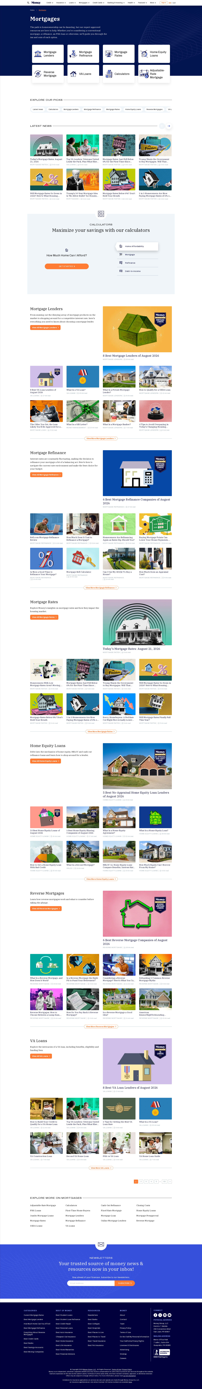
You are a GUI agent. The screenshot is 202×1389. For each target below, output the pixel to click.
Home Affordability (134, 246)
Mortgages (83, 3)
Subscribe (124, 1283)
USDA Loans (36, 1226)
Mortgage (130, 255)
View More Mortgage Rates (100, 732)
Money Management (76, 427)
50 (164, 1182)
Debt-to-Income (133, 271)
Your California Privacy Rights (132, 1341)
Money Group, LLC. (89, 1369)
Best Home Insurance (64, 1341)
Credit (49, 3)
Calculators (122, 73)
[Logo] (36, 3)
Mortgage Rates (121, 54)
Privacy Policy (125, 1328)
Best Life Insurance (64, 1345)
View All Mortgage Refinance (45, 475)
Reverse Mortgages (155, 109)
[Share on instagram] (165, 1315)
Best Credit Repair (63, 1324)
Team (122, 1324)
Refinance (130, 263)
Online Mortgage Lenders (113, 1220)
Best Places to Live (96, 1332)
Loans (71, 3)
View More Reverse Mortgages (100, 1027)
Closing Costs (143, 1205)
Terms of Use (125, 1332)
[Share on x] (160, 1315)
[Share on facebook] (155, 1315)
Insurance (60, 3)
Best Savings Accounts (33, 1347)
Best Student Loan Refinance (68, 1319)
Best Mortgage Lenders (33, 1319)
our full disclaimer (129, 1376)
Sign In (163, 3)
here (130, 1382)
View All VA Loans (40, 1056)
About (122, 1315)
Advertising (124, 1350)
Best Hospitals (94, 1328)
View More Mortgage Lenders (100, 438)
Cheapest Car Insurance (66, 1337)
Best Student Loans (64, 1315)
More (152, 3)
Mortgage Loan (38, 430)
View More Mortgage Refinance (100, 588)
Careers (123, 1358)
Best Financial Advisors (65, 1354)
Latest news (38, 109)
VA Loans (85, 73)
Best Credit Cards (31, 1339)
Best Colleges (94, 1324)
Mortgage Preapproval (147, 1215)
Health (130, 3)
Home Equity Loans (158, 54)
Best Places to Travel (96, 1337)
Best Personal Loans (64, 1328)
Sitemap (123, 1354)
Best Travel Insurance (97, 1341)
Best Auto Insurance (64, 1332)
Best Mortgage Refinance (34, 1328)
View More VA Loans (100, 1168)
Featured (141, 3)
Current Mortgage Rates (34, 1315)
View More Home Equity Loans (100, 879)
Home (32, 10)
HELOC (69, 868)
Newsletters (93, 1315)
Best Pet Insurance (95, 1345)
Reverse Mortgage (50, 74)
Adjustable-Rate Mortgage (157, 74)
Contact (123, 1319)
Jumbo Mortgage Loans (42, 1215)
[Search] (28, 3)
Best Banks (28, 1343)
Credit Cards (97, 3)
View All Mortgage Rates (43, 617)
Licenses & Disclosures (129, 1345)
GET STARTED (66, 266)
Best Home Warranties (65, 1350)
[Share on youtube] (169, 1315)
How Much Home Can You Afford (37, 1324)
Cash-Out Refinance (111, 1205)
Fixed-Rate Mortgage (111, 1210)
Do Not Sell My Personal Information (134, 1337)
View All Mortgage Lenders (44, 328)
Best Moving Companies (34, 1352)
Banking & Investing (115, 3)
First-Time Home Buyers (78, 1210)
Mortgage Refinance (85, 54)
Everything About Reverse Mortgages (34, 1333)
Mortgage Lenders (50, 54)
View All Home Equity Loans (44, 761)
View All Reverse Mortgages (45, 909)
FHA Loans (35, 1210)
